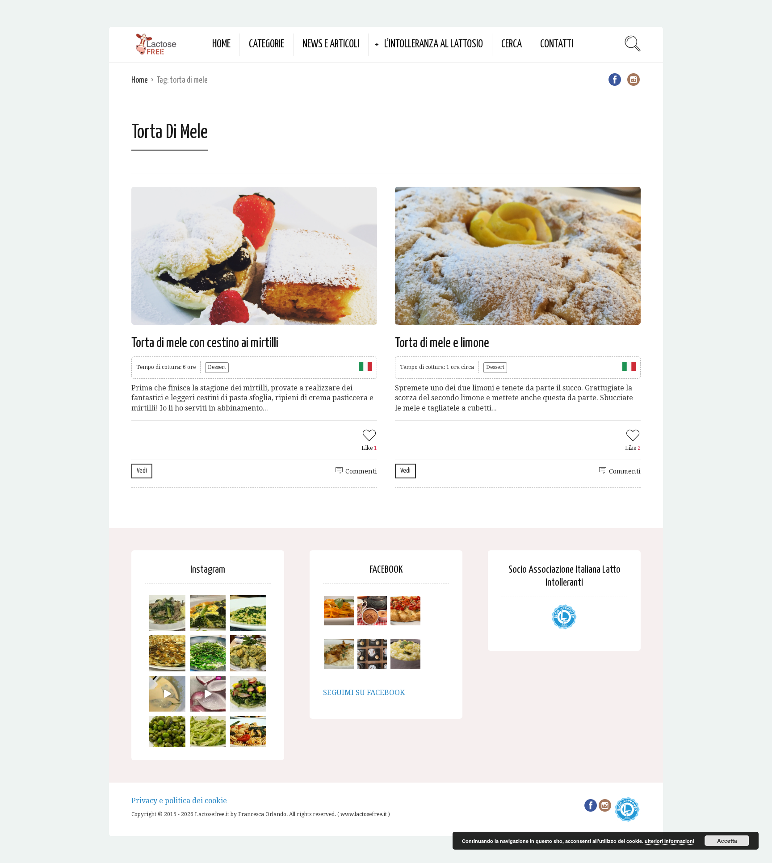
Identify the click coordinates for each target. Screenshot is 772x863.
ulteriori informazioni (669, 841)
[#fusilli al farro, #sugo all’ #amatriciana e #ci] (248, 734)
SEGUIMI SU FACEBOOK (364, 692)
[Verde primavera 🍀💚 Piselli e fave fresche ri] (167, 734)
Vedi (142, 470)
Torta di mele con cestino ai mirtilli (204, 343)
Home (221, 44)
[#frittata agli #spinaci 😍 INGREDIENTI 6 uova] (208, 613)
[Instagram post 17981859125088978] (167, 694)
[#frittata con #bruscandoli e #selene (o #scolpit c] (167, 653)
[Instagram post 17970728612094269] (208, 694)
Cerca (511, 44)
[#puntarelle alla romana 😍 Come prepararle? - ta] (208, 734)
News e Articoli (330, 44)
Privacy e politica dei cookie (179, 800)
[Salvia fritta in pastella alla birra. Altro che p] (248, 653)
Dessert (217, 367)
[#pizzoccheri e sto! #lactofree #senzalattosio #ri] (167, 613)
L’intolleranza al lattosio (433, 44)
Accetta (727, 841)
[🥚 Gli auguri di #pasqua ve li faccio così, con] (248, 694)
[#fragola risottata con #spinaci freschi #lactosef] (248, 613)
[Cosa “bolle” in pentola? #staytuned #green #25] (208, 653)
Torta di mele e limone (442, 343)
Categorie (266, 44)
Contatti (556, 44)
